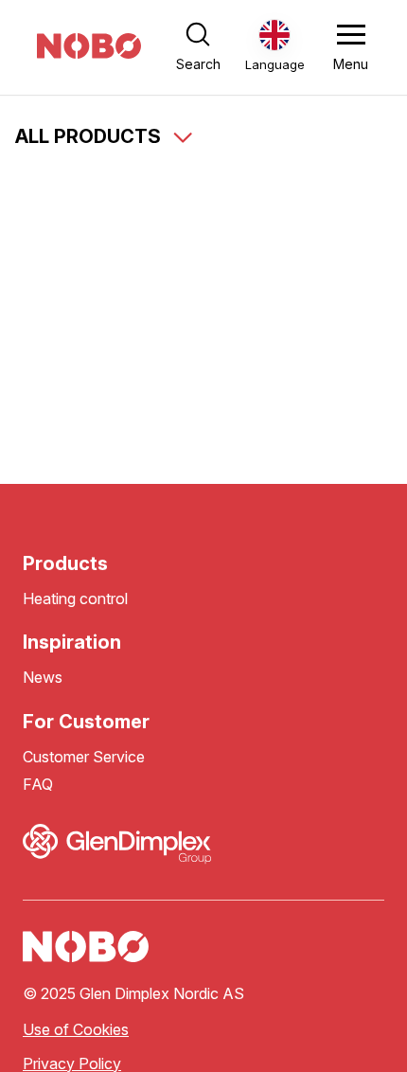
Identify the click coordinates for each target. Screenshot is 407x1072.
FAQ (38, 785)
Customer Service (84, 757)
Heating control (75, 599)
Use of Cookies (76, 1030)
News (42, 678)
